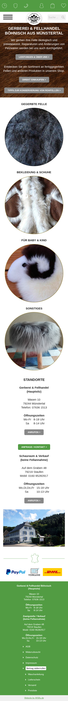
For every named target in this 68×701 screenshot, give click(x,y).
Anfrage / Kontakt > (34, 447)
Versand (32, 685)
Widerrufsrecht (33, 652)
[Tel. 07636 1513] (26, 6)
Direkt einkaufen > (34, 79)
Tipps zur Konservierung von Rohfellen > (34, 90)
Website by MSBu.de (34, 698)
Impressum (31, 663)
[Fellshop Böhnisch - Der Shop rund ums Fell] (34, 18)
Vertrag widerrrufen (36, 668)
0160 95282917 (37, 630)
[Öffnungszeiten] (4, 6)
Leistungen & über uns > (34, 57)
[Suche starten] (63, 17)
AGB (28, 646)
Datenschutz (32, 657)
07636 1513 (38, 599)
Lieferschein (34, 679)
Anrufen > (34, 432)
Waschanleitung (36, 674)
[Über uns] (15, 6)
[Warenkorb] (52, 6)
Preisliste (32, 690)
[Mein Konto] (41, 6)
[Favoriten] (63, 6)
